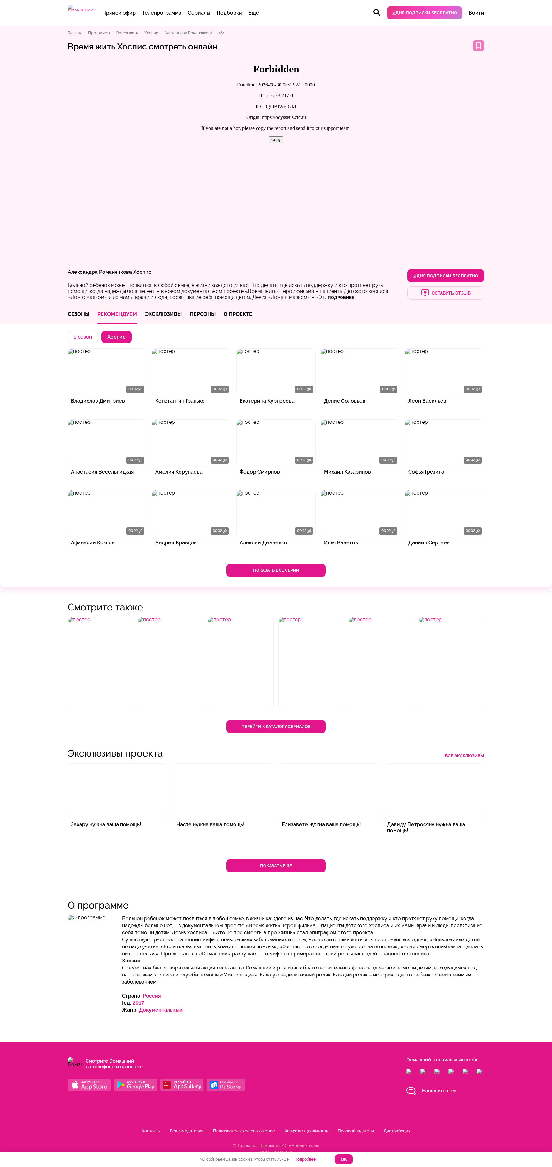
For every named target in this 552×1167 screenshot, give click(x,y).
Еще (254, 13)
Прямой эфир (119, 13)
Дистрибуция (397, 1130)
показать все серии (276, 570)
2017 (138, 1003)
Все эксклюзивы (464, 755)
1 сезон (83, 337)
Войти (476, 13)
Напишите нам (439, 1091)
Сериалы (199, 13)
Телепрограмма (161, 13)
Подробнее (305, 1159)
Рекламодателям (186, 1130)
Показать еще (276, 866)
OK (344, 1159)
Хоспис (142, 272)
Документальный (161, 1010)
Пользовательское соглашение (244, 1130)
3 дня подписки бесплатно (424, 13)
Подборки (229, 13)
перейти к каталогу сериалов (276, 726)
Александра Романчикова (100, 272)
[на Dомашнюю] (80, 10)
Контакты (151, 1130)
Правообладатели (356, 1130)
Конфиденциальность (306, 1130)
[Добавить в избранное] (478, 45)
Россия (152, 996)
